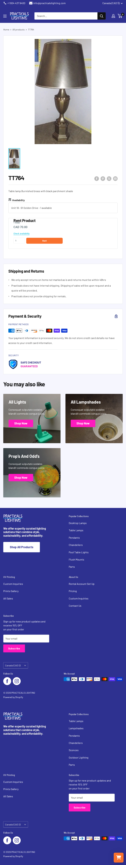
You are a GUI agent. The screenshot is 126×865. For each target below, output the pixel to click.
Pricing (73, 591)
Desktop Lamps (78, 523)
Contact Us (75, 605)
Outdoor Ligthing (78, 757)
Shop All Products (21, 547)
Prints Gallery (11, 591)
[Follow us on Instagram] (17, 681)
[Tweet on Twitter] (109, 178)
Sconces (74, 750)
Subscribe (14, 648)
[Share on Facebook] (96, 178)
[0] (120, 16)
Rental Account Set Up (81, 583)
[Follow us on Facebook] (7, 681)
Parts (72, 566)
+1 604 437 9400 (16, 3)
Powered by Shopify (13, 697)
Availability (18, 200)
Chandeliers (76, 544)
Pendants (74, 537)
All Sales (8, 598)
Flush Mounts (76, 559)
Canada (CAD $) (13, 665)
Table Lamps (76, 530)
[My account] (113, 16)
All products (18, 29)
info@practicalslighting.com (49, 3)
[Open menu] (5, 16)
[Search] (101, 16)
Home (6, 29)
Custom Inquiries (13, 583)
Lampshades (76, 728)
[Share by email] (115, 178)
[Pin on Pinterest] (103, 178)
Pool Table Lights (79, 552)
